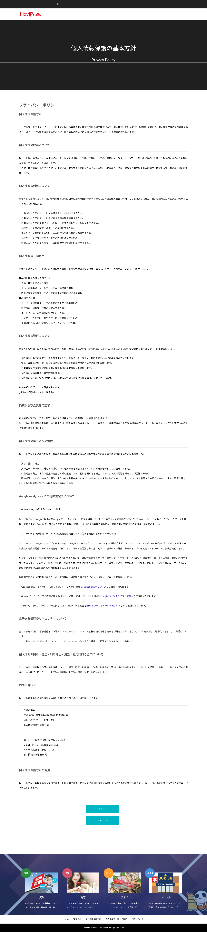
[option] (41, 888)
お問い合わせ (137, 919)
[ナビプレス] (30, 14)
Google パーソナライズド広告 (116, 596)
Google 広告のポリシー (92, 586)
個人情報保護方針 (93, 919)
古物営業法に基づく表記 (116, 919)
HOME (66, 919)
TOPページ (102, 820)
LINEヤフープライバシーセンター (104, 605)
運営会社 (102, 809)
